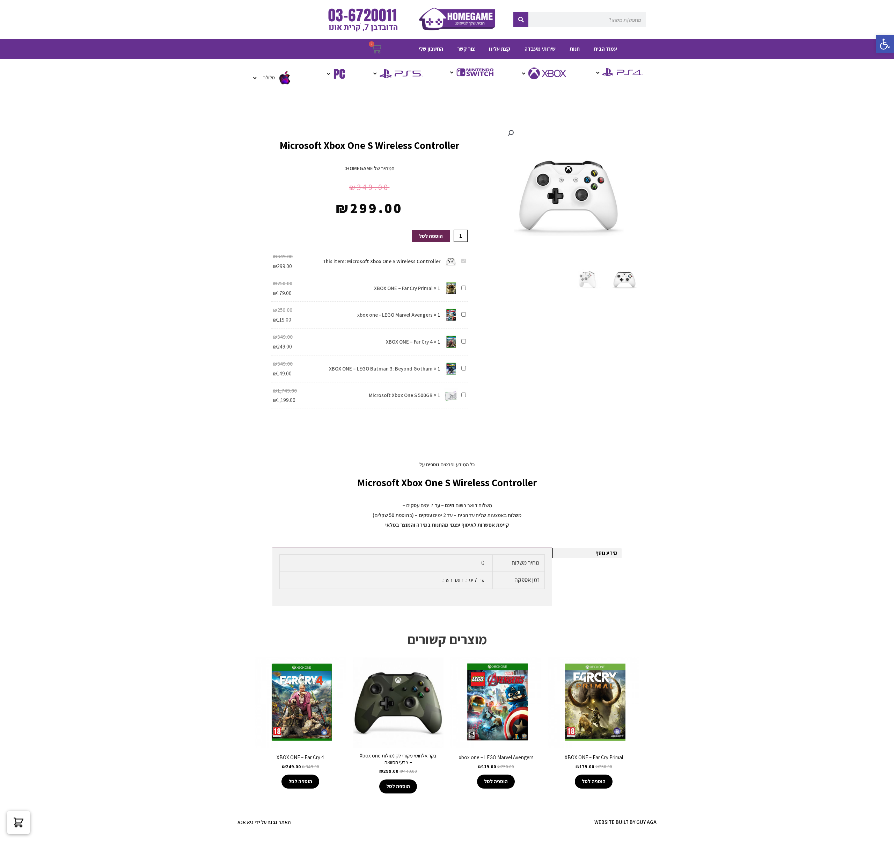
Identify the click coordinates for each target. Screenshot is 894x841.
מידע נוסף (606, 552)
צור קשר (466, 48)
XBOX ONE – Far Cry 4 (409, 341)
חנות (575, 48)
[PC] (335, 74)
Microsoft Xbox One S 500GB (401, 395)
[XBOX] (544, 73)
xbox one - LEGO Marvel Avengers (395, 314)
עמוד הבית (605, 48)
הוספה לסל (431, 236)
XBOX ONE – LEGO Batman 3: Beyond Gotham (381, 368)
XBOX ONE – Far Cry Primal (403, 288)
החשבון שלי (431, 48)
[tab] (587, 553)
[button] (885, 44)
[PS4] (618, 73)
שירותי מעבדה (540, 48)
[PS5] (397, 73)
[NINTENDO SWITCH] (471, 72)
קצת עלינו (500, 48)
